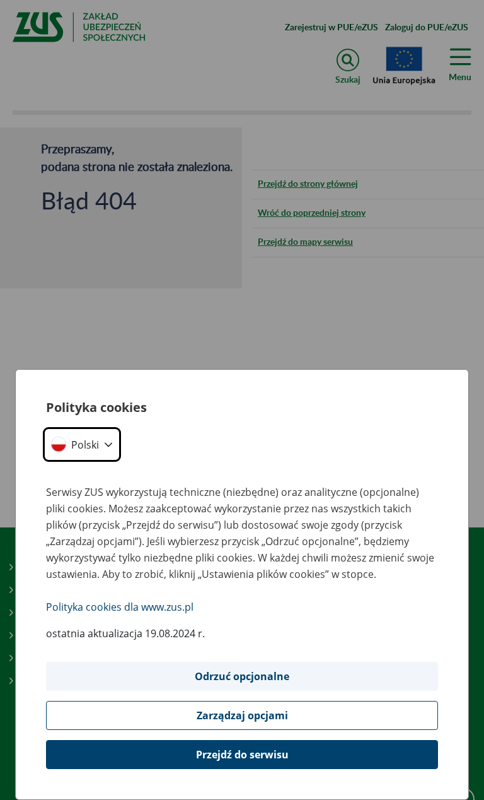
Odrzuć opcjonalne (242, 676)
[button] (82, 444)
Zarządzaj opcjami (242, 715)
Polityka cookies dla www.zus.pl (119, 607)
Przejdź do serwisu (242, 755)
